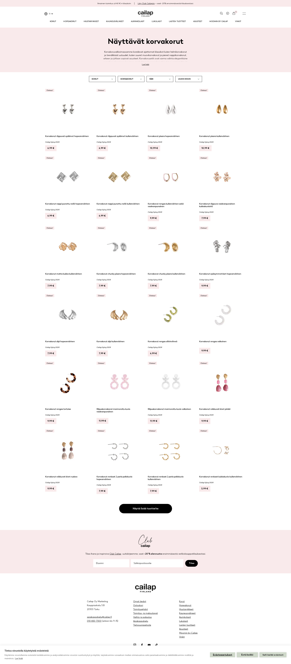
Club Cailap (115, 554)
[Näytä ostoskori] (233, 13)
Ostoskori (138, 605)
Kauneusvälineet (115, 21)
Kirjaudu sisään (227, 13)
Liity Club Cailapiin (146, 3)
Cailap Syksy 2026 (52, 142)
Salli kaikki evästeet (273, 655)
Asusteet (197, 21)
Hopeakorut (69, 21)
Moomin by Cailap (218, 21)
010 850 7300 (94, 621)
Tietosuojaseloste (142, 625)
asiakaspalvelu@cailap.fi (99, 617)
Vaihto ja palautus (142, 617)
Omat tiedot (139, 601)
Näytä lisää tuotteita (145, 508)
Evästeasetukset (222, 655)
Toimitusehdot (140, 609)
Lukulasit (157, 21)
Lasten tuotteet (177, 21)
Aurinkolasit (137, 21)
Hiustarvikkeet (91, 21)
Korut (53, 21)
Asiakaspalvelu (140, 621)
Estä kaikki (247, 655)
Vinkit (238, 21)
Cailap (145, 13)
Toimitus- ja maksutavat (145, 613)
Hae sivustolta (221, 13)
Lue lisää (145, 64)
